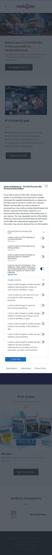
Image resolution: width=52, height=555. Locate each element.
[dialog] (26, 277)
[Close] (47, 186)
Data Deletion (11, 368)
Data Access (26, 368)
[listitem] (26, 232)
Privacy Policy (40, 368)
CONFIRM (15, 359)
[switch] (42, 238)
